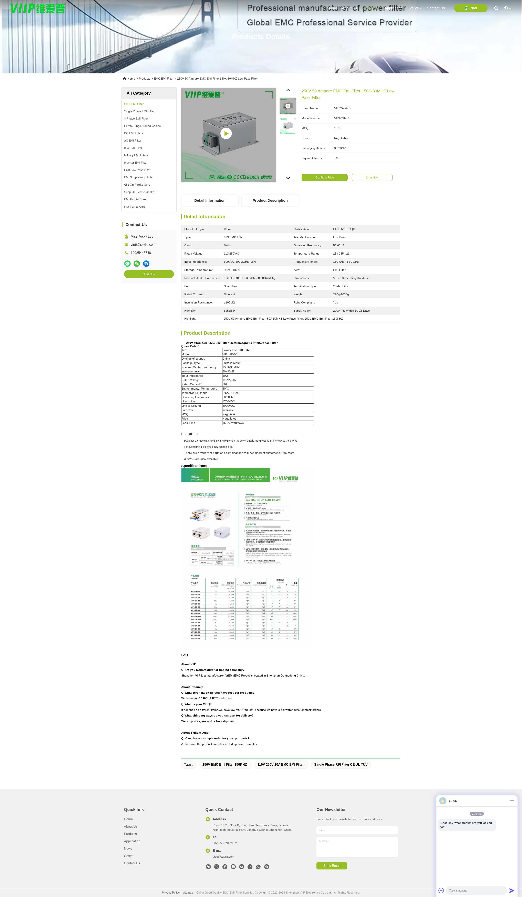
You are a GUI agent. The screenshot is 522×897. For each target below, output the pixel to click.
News (128, 848)
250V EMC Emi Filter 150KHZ (224, 764)
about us (349, 8)
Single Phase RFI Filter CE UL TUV (341, 764)
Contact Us (132, 863)
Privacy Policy (171, 892)
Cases (128, 856)
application (394, 8)
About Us (130, 826)
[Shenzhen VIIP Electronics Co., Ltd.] (37, 8)
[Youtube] (241, 867)
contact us (436, 8)
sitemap (188, 892)
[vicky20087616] (267, 867)
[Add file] (441, 890)
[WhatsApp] (127, 263)
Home (332, 8)
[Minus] (511, 800)
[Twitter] (216, 867)
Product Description (270, 200)
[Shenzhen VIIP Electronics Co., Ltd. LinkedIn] (250, 867)
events (413, 8)
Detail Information (210, 200)
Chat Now (149, 274)
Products (144, 78)
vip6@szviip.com (143, 244)
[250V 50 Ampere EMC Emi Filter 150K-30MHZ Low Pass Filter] (228, 135)
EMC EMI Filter (164, 78)
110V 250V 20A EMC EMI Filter (281, 764)
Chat (473, 8)
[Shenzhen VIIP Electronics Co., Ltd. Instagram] (233, 867)
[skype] (146, 263)
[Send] (512, 890)
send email (331, 865)
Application (132, 841)
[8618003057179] (258, 867)
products (369, 8)
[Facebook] (225, 867)
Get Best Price (324, 177)
